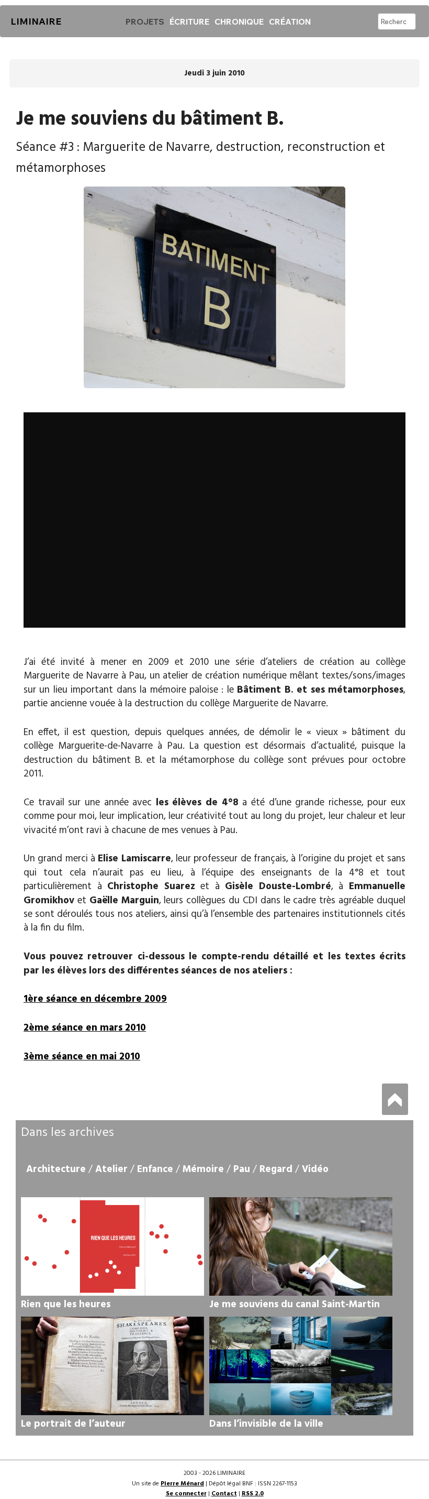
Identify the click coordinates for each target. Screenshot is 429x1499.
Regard (275, 1169)
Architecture (56, 1169)
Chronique (239, 21)
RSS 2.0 (253, 1494)
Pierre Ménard (182, 1484)
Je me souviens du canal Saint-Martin (294, 1304)
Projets (145, 21)
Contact (224, 1494)
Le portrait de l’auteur (73, 1424)
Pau (241, 1169)
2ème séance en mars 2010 (85, 1028)
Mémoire (203, 1169)
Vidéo (315, 1169)
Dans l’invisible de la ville (266, 1424)
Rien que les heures (65, 1304)
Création (290, 21)
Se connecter (186, 1494)
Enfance (155, 1169)
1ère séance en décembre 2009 (95, 999)
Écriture (189, 21)
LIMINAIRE (35, 21)
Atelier (111, 1169)
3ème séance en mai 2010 (82, 1057)
